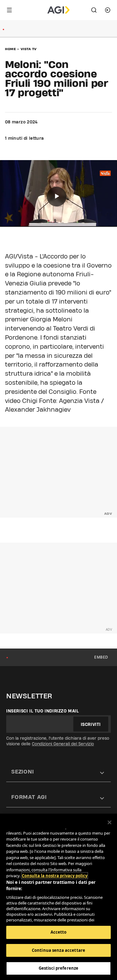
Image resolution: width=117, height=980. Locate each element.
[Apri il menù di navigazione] (9, 10)
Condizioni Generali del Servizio (63, 743)
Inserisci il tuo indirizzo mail (42, 711)
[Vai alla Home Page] (58, 10)
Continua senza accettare (58, 950)
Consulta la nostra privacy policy (54, 875)
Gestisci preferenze (58, 968)
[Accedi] (108, 10)
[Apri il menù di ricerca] (94, 10)
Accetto (59, 932)
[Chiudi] (109, 822)
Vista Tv (29, 49)
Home (10, 49)
